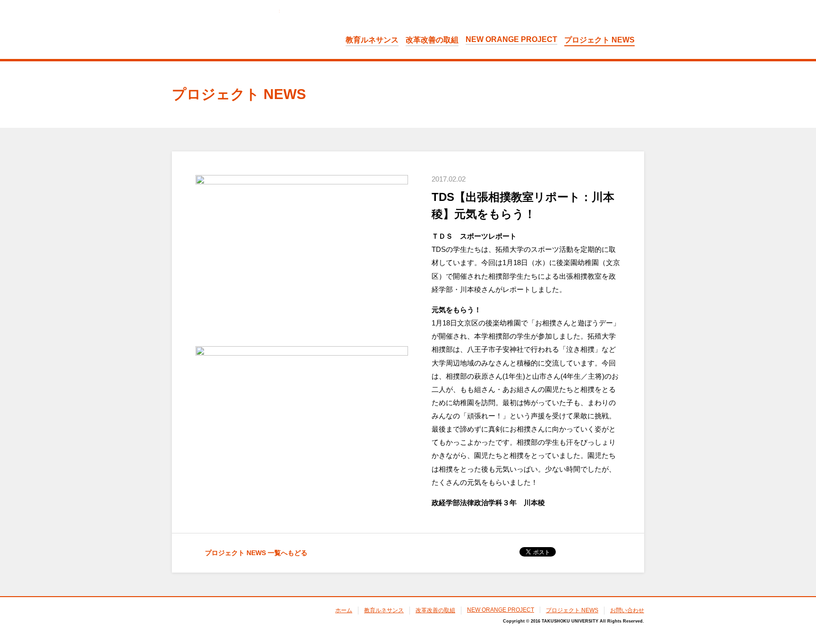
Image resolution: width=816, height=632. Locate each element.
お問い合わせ (627, 610)
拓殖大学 (204, 615)
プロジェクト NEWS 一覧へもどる (256, 553)
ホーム (343, 610)
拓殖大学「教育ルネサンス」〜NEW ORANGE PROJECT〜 (226, 29)
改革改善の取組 (432, 40)
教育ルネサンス (372, 40)
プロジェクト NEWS (599, 40)
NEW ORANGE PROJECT (511, 39)
